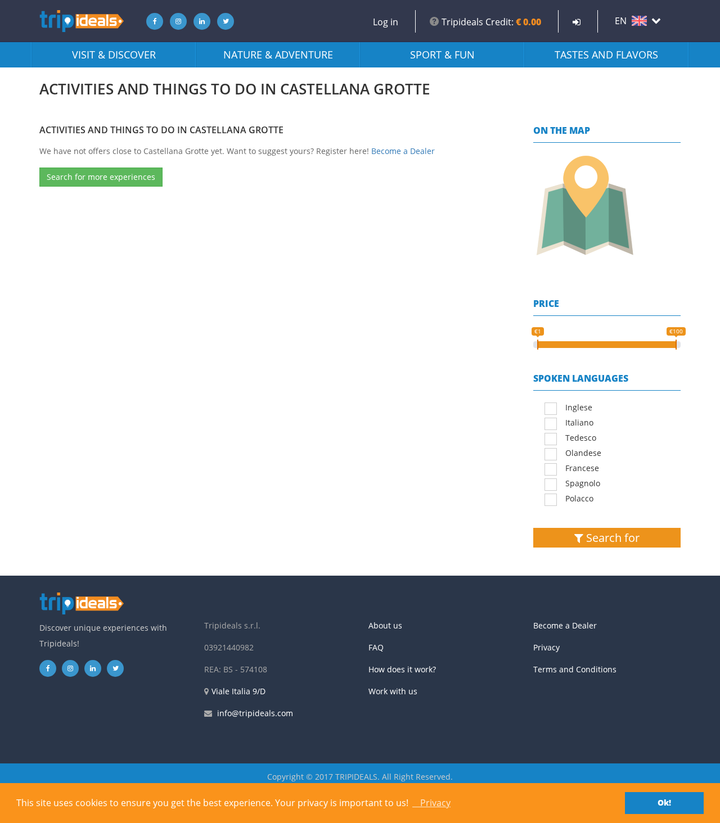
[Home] (81, 21)
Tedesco (580, 437)
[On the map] (607, 205)
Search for (611, 537)
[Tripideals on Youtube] (223, 21)
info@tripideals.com (255, 713)
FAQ (376, 647)
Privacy (546, 647)
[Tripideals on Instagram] (175, 21)
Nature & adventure (278, 54)
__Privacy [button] (431, 803)
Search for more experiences (101, 176)
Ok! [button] (664, 802)
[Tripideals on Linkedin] (199, 21)
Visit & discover (114, 54)
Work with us (392, 691)
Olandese (583, 452)
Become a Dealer (403, 151)
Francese (582, 468)
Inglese (578, 407)
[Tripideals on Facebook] (151, 21)
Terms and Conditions (574, 669)
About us (385, 625)
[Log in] (576, 22)
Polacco (579, 498)
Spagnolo (582, 483)
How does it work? (402, 669)
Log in (385, 22)
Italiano (579, 422)
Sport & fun (442, 54)
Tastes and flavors (606, 54)
